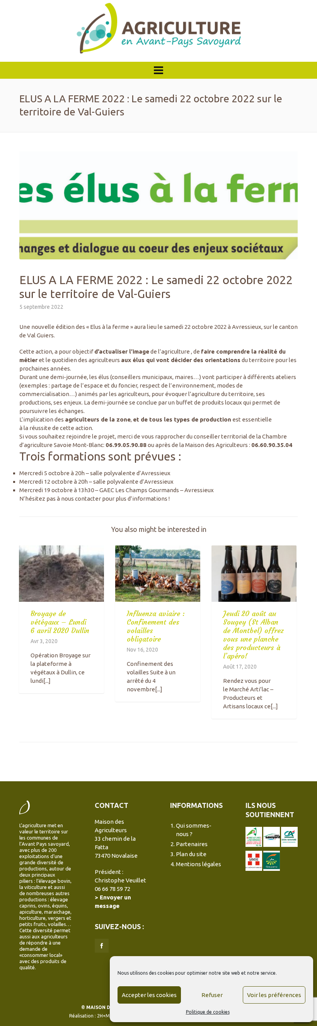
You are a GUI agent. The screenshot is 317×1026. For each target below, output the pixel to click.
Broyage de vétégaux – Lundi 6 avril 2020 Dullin (60, 622)
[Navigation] (158, 70)
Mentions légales (198, 864)
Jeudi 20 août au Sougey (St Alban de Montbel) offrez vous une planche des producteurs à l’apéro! (253, 634)
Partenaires (192, 844)
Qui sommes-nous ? (193, 829)
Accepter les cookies (149, 995)
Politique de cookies (208, 1011)
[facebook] (102, 946)
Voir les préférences (274, 995)
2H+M (103, 1015)
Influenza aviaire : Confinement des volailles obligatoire (156, 626)
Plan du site (191, 854)
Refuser (212, 995)
